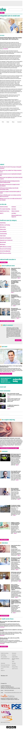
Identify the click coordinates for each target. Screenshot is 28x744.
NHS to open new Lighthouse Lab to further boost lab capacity (11, 178)
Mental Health (3, 242)
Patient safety (3, 229)
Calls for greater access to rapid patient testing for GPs (10, 174)
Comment (19, 122)
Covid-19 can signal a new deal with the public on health (10, 192)
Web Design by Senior (5, 722)
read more (2, 627)
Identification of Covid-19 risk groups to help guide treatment (10, 167)
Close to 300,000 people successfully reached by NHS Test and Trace (10, 196)
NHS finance (2, 244)
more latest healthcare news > (7, 321)
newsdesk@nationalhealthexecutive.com (12, 692)
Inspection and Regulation (5, 238)
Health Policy (3, 222)
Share (13, 122)
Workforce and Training (5, 225)
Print (3, 122)
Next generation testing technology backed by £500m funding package (9, 181)
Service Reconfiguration (5, 251)
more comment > (4, 539)
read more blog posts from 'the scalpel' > (9, 448)
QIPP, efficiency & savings (5, 246)
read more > (18, 340)
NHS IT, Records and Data (5, 253)
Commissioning (3, 233)
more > (19, 278)
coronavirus (5, 48)
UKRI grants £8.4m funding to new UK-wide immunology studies (9, 189)
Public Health (3, 235)
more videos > (4, 262)
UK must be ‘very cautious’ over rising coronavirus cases (11, 171)
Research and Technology (5, 248)
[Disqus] (11, 143)
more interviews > (4, 615)
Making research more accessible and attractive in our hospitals (11, 199)
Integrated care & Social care (6, 240)
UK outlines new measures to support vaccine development (10, 185)
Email (8, 122)
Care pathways (3, 231)
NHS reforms (3, 227)
